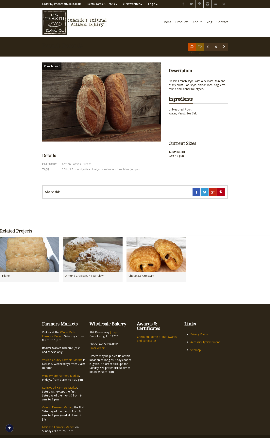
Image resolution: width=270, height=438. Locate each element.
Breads (87, 164)
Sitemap (195, 350)
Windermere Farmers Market (60, 376)
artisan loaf (90, 169)
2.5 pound (75, 169)
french (121, 169)
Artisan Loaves (71, 164)
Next (224, 47)
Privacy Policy (199, 334)
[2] (200, 47)
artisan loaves (107, 169)
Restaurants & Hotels (102, 4)
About (197, 22)
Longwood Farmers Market (59, 387)
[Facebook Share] (196, 192)
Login (153, 4)
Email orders (98, 348)
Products (182, 22)
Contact (222, 22)
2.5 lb (65, 169)
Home (166, 22)
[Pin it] (221, 192)
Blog (209, 22)
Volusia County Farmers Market (62, 360)
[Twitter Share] (205, 192)
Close (216, 47)
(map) (114, 332)
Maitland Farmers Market (58, 427)
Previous (208, 47)
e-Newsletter (132, 4)
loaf (128, 169)
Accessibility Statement (205, 342)
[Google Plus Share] (213, 192)
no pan (135, 169)
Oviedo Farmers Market (57, 407)
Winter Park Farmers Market (58, 334)
